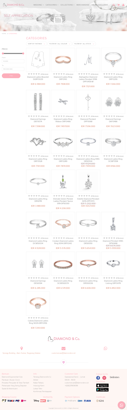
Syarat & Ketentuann (10, 389)
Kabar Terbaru (38, 383)
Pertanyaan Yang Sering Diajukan (14, 386)
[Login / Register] (123, 5)
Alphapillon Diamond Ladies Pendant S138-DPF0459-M (88, 79)
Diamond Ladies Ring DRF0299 (113, 78)
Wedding (38, 5)
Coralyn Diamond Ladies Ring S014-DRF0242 (63, 242)
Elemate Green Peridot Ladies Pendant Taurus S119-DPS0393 (63, 201)
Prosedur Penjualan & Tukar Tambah (15, 383)
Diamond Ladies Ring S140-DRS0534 (88, 160)
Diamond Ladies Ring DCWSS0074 (63, 282)
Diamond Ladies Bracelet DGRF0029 (38, 78)
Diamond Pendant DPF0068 (88, 120)
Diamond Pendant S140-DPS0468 (113, 242)
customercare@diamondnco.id (63, 353)
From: (4, 57)
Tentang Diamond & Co (42, 377)
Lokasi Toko (37, 389)
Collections (67, 5)
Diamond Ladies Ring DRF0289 (63, 160)
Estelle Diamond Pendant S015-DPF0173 (88, 200)
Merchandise (83, 5)
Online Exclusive (99, 5)
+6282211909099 (71, 386)
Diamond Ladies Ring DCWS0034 (38, 242)
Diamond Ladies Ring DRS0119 (38, 200)
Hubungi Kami (38, 386)
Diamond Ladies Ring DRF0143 (63, 78)
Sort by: (35, 44)
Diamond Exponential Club (12, 377)
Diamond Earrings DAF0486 (113, 120)
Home (4, 33)
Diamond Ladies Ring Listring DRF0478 (113, 282)
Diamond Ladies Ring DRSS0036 (88, 282)
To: (3, 65)
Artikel (35, 380)
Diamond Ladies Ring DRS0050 (88, 242)
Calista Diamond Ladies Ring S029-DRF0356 (38, 322)
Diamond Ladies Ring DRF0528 (38, 160)
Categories (51, 5)
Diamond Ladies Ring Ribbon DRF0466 (63, 120)
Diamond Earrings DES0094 (38, 282)
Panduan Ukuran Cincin (11, 380)
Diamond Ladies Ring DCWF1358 (113, 160)
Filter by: (58, 44)
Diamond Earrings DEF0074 (38, 120)
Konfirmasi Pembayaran (42, 391)
